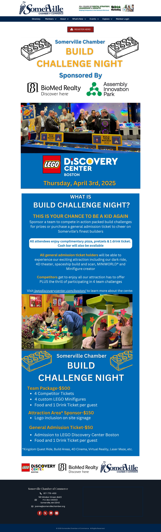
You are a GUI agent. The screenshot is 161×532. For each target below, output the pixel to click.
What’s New (77, 19)
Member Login (122, 19)
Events (93, 19)
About (63, 19)
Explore (106, 19)
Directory (36, 19)
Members (49, 19)
